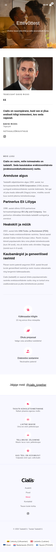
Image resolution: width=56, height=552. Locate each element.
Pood (28, 492)
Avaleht (28, 488)
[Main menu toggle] (6, 5)
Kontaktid (28, 501)
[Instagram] (28, 513)
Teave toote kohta (28, 506)
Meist (28, 497)
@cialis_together (36, 384)
